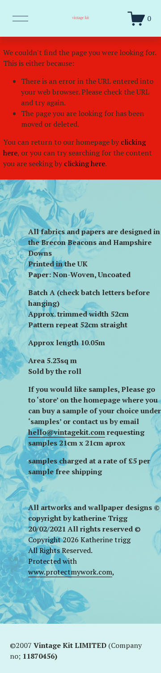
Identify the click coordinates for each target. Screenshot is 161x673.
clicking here (84, 163)
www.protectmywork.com (70, 572)
